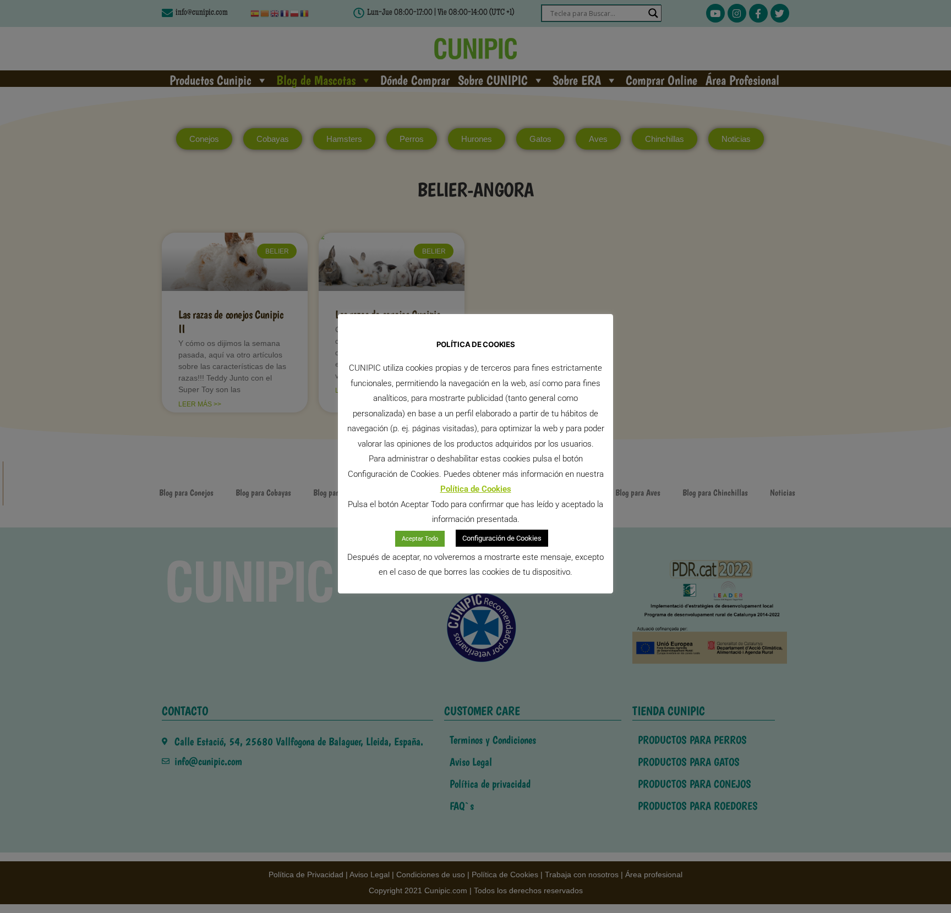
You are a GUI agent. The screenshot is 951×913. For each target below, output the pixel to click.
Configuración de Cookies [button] (502, 538)
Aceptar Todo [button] (420, 538)
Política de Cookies (475, 489)
